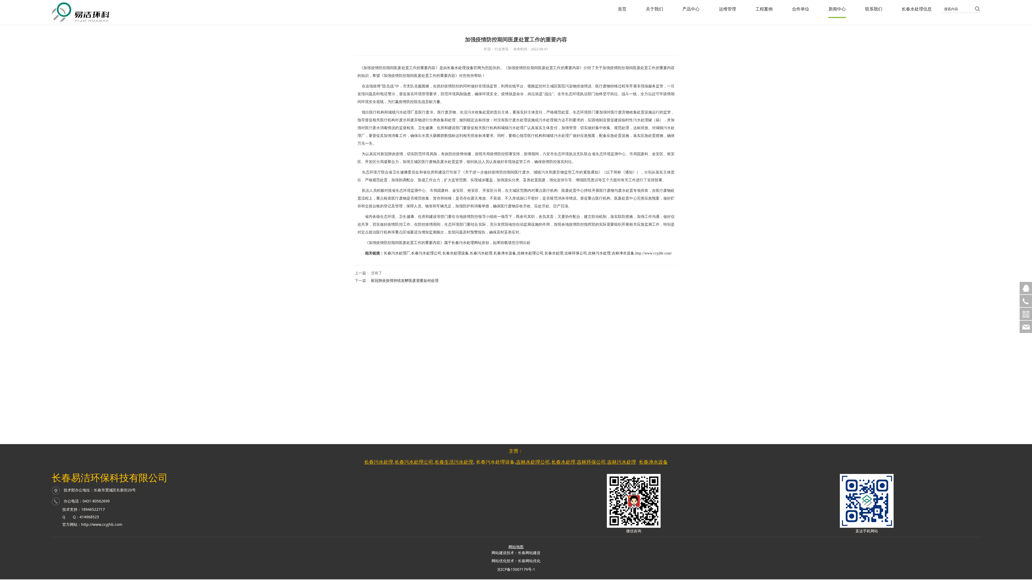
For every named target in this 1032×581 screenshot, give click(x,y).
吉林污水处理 (599, 253)
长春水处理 (553, 253)
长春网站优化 (529, 560)
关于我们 (654, 9)
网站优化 (499, 560)
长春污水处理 (463, 243)
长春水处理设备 (460, 68)
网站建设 (499, 552)
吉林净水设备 (623, 253)
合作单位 (800, 9)
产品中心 (691, 9)
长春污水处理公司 (426, 253)
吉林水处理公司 (530, 253)
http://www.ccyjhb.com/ (653, 253)
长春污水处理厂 (397, 253)
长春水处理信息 (917, 9)
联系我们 (873, 9)
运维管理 (727, 9)
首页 (622, 9)
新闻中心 (837, 9)
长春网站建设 (529, 552)
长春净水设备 (504, 253)
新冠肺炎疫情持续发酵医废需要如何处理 (405, 280)
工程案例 (764, 9)
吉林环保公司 (575, 253)
